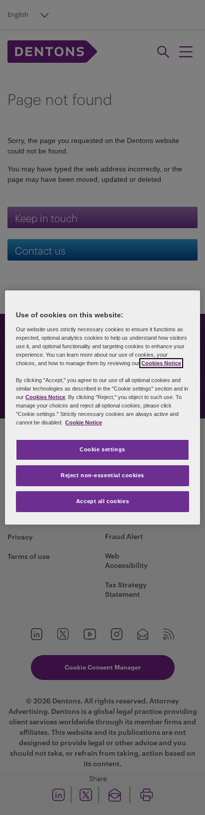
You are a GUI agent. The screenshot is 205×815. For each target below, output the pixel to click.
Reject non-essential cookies (102, 475)
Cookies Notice (161, 363)
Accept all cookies (102, 501)
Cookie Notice (83, 422)
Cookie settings (102, 449)
